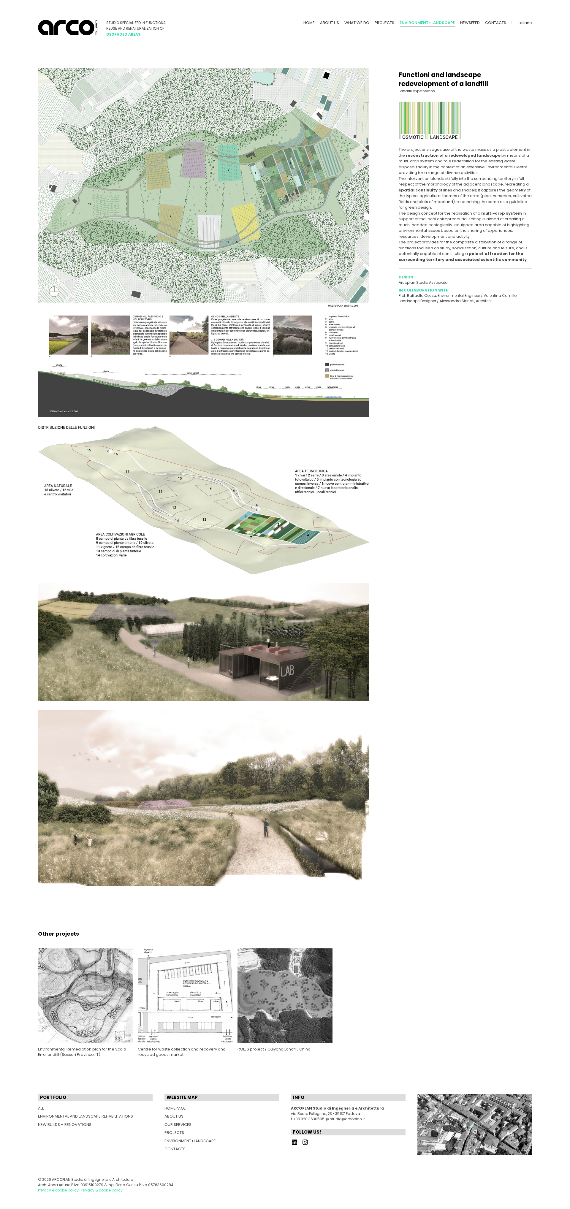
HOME (309, 23)
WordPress (103, 1195)
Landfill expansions (417, 91)
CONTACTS (495, 23)
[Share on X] (410, 318)
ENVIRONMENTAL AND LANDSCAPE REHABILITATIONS (85, 1116)
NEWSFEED (470, 23)
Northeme (70, 1195)
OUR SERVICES (177, 1124)
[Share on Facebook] (401, 318)
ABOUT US (329, 23)
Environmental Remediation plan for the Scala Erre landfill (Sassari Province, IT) (82, 1051)
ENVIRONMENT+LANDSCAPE (190, 1141)
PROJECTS (384, 23)
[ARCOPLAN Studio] (67, 27)
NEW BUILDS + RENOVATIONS (64, 1124)
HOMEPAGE (175, 1108)
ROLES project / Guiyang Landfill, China (274, 1049)
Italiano (525, 23)
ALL (41, 1108)
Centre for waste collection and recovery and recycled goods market (182, 1051)
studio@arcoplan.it (347, 1118)
